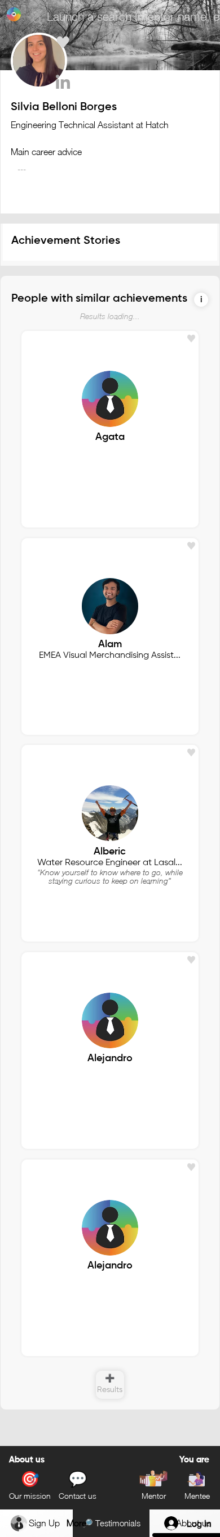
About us (27, 1460)
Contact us (77, 1495)
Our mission (30, 1495)
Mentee (197, 1495)
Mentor (154, 1495)
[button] (201, 300)
